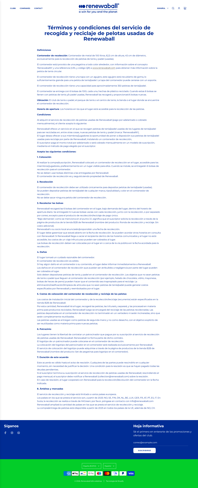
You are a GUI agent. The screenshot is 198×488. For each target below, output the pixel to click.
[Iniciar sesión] (179, 8)
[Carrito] (185, 8)
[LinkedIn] (19, 433)
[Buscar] (173, 8)
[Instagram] (12, 433)
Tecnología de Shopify (115, 481)
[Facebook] (5, 433)
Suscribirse (144, 450)
